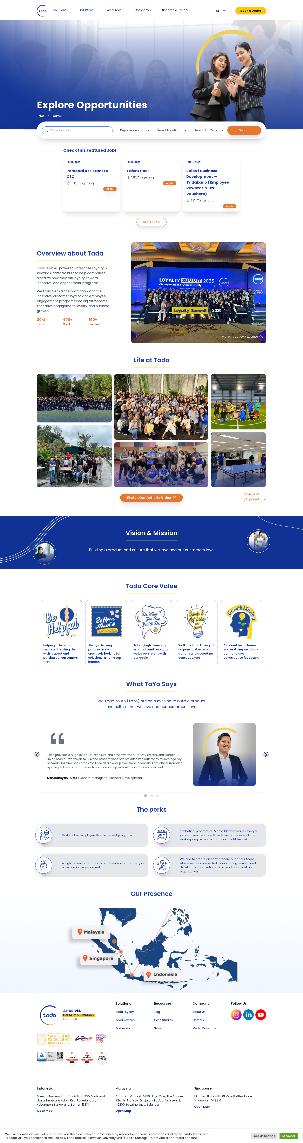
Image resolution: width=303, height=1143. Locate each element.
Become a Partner (175, 10)
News (157, 1028)
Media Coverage (204, 1028)
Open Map (45, 1111)
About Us (199, 1012)
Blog (157, 1012)
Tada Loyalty (124, 1012)
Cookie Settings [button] (264, 1136)
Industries (86, 10)
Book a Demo (250, 11)
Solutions (59, 10)
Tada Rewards (125, 1020)
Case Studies (163, 1020)
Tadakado (122, 1028)
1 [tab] (145, 796)
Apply (109, 189)
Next (266, 754)
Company (142, 10)
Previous (37, 754)
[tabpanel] (151, 754)
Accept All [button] (288, 1136)
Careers (198, 1020)
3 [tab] (158, 796)
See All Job (151, 222)
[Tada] (42, 11)
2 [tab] (151, 796)
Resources (114, 10)
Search (244, 130)
